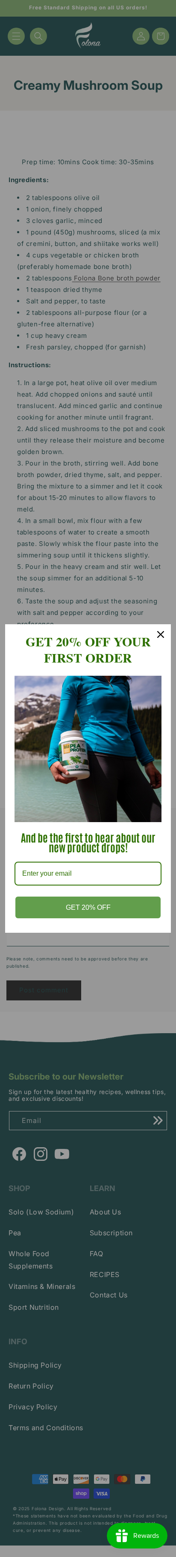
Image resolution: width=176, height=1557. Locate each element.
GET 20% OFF (88, 907)
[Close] (160, 634)
